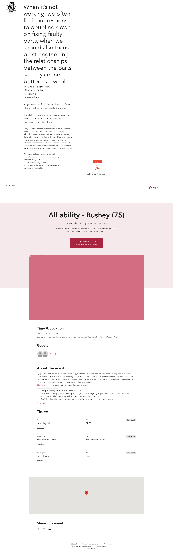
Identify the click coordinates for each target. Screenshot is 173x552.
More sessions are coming (87, 244)
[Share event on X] (44, 529)
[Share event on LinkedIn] (49, 529)
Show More (41, 403)
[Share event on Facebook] (38, 529)
